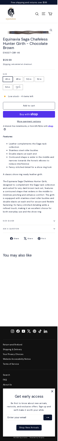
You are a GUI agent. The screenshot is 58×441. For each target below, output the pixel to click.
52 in (39, 79)
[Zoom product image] (51, 30)
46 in (7, 79)
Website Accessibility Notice (17, 359)
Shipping (7, 64)
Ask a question (11, 229)
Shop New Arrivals (29, 427)
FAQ (5, 379)
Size (5, 74)
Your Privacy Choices (13, 354)
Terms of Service (11, 364)
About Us (7, 384)
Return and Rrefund (12, 344)
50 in (28, 79)
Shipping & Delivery (12, 349)
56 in (18, 87)
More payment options (29, 121)
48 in (18, 79)
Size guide (8, 221)
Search (6, 375)
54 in (7, 87)
